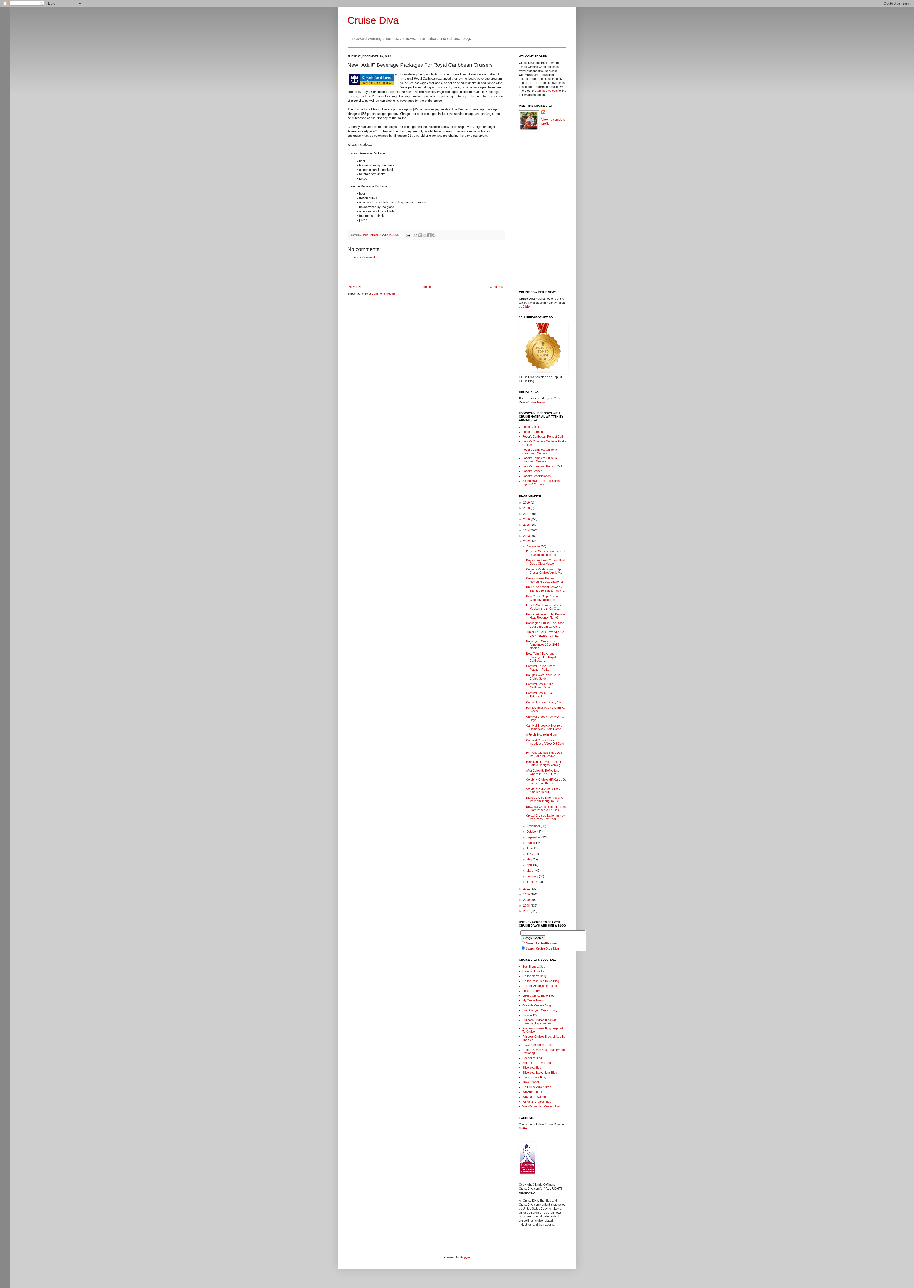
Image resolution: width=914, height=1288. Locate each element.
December (534, 546)
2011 (527, 888)
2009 (527, 900)
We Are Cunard (532, 1092)
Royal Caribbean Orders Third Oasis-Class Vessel (545, 562)
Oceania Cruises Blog (536, 1005)
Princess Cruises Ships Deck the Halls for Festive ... (544, 754)
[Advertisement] (426, 272)
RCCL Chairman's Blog (537, 1044)
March (531, 870)
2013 (527, 536)
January (532, 882)
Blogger (465, 1257)
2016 (527, 519)
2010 (527, 894)
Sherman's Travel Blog (537, 1063)
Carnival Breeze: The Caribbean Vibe (539, 685)
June (530, 854)
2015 (527, 524)
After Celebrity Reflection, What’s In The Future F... (543, 772)
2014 (527, 530)
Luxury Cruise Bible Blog (538, 995)
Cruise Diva (373, 20)
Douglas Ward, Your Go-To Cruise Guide (543, 676)
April (530, 865)
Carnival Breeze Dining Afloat (545, 702)
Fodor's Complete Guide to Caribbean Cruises (539, 451)
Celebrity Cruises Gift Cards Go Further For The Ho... (546, 781)
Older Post (496, 286)
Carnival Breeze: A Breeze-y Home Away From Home (544, 727)
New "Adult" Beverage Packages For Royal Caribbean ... (541, 657)
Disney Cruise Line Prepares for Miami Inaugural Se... (544, 799)
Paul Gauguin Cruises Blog (540, 1010)
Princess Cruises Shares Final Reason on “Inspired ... (545, 553)
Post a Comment (364, 257)
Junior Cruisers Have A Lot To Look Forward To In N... (545, 634)
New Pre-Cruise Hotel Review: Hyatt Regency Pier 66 (546, 616)
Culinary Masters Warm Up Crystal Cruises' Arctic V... (544, 571)
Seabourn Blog (532, 1058)
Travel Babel (530, 1082)
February (533, 876)
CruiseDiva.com (547, 90)
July (529, 848)
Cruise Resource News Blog (540, 981)
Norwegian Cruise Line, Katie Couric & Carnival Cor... (545, 624)
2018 (527, 508)
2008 (527, 905)
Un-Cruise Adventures (536, 1087)
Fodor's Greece (532, 471)
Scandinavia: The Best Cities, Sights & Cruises (541, 482)
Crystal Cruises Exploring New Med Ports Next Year (546, 817)
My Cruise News (533, 1000)
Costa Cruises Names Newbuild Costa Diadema (544, 580)
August (531, 842)
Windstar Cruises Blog (536, 1101)
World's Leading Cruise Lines (541, 1106)
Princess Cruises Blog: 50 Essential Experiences (539, 1021)
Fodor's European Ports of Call (542, 466)
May (530, 859)
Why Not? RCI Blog (534, 1097)
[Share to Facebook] (429, 235)
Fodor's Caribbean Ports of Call (542, 436)
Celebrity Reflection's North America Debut (543, 790)
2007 (527, 911)
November (534, 826)
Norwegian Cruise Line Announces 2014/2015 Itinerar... (542, 645)
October (532, 831)
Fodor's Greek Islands (536, 476)
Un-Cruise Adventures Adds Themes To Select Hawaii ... (545, 589)
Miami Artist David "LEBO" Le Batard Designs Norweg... (544, 763)
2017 (527, 513)
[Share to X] (424, 235)
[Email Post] (408, 234)
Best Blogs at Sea (533, 966)
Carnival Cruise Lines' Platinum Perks (540, 667)
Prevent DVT (530, 1015)
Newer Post (356, 286)
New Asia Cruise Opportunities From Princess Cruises (546, 808)
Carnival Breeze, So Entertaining (539, 695)
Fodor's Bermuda (533, 432)
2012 (527, 541)
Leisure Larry (531, 991)
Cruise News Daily (534, 976)
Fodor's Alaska (531, 427)
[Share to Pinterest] (433, 235)
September (534, 837)
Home (427, 286)
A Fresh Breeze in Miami (541, 734)
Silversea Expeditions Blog (539, 1072)
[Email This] (415, 235)
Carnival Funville (533, 971)
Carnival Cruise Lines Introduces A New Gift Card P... (545, 744)
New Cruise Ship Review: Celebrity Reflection (542, 598)
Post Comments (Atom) (380, 293)
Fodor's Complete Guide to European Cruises (539, 459)
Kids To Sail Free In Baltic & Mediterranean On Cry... (543, 607)
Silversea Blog (531, 1067)
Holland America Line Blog (539, 986)
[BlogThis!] (420, 235)
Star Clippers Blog (534, 1077)
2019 (527, 502)
